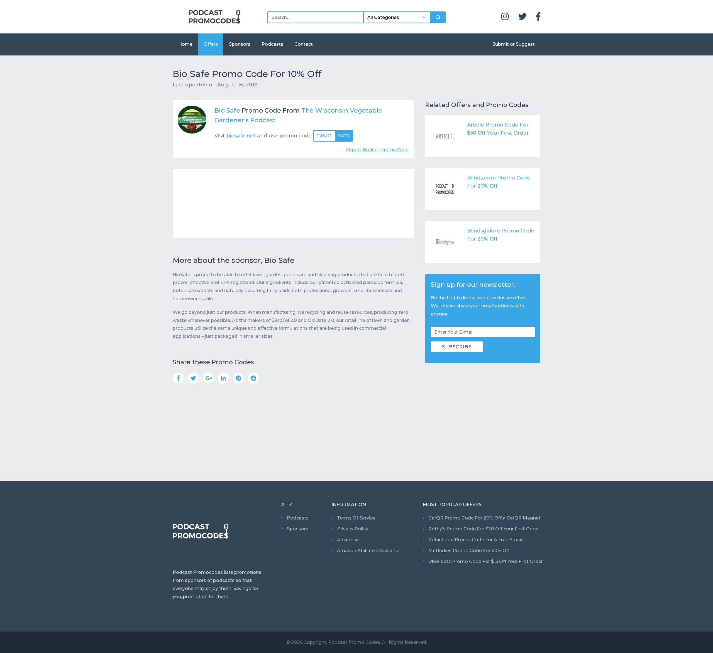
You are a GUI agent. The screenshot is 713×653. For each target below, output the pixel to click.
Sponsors (239, 44)
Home (185, 44)
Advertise (348, 539)
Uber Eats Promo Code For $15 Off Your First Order (485, 561)
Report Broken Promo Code (377, 149)
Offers (211, 44)
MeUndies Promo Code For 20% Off (469, 550)
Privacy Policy (352, 528)
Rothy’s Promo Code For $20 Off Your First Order (483, 528)
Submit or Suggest (513, 44)
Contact (303, 44)
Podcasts (272, 44)
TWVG (333, 136)
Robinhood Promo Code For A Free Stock (475, 539)
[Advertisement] (293, 203)
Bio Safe (227, 110)
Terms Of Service (356, 518)
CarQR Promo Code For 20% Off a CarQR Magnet (484, 518)
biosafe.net (241, 136)
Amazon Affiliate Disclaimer (368, 550)
